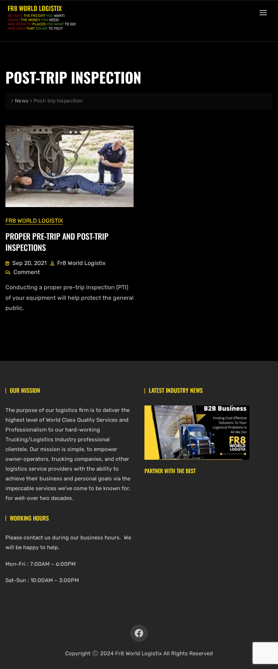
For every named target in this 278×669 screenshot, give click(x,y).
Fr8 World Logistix (34, 220)
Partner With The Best (169, 471)
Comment (26, 271)
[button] (265, 12)
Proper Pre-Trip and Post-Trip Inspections (57, 241)
